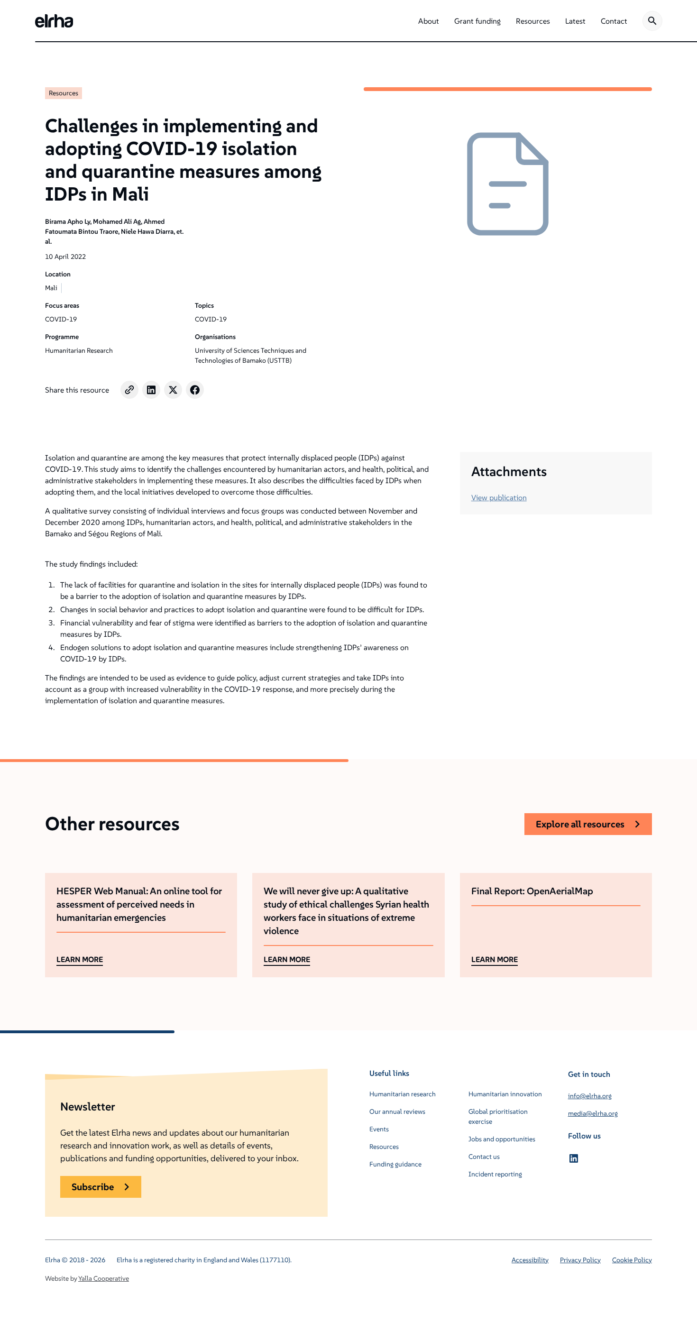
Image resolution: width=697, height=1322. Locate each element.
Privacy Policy (580, 1260)
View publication (499, 497)
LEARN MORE (79, 959)
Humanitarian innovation (505, 1094)
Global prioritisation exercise (498, 1116)
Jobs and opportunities (501, 1139)
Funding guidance (395, 1164)
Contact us (484, 1156)
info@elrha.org (590, 1096)
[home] (54, 20)
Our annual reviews (397, 1111)
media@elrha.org (593, 1113)
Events (379, 1129)
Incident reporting (495, 1174)
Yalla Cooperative (103, 1278)
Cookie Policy (632, 1260)
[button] (429, 21)
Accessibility (530, 1260)
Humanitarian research (402, 1094)
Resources (63, 93)
